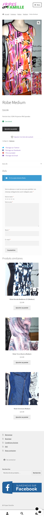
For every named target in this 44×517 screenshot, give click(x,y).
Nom (7, 230)
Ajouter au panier (11, 129)
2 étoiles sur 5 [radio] (8, 199)
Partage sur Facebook (12, 150)
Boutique (8, 439)
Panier (33, 511)
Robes (19, 14)
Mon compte (7, 513)
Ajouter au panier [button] (22, 308)
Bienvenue (8, 435)
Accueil (7, 14)
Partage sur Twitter (12, 148)
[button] (38, 22)
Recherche (6, 469)
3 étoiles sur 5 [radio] (10, 199)
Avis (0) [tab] (4, 164)
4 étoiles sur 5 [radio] (11, 199)
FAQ (6, 447)
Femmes (13, 14)
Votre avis (9, 202)
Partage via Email (12, 156)
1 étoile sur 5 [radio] (6, 199)
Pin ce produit (10, 153)
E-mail (8, 240)
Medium (25, 14)
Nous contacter (10, 451)
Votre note (9, 197)
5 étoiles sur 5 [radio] (13, 199)
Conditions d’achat (11, 443)
